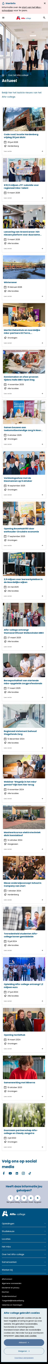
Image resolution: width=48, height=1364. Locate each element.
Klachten (5, 1292)
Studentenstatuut (9, 1296)
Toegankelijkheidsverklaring (13, 1300)
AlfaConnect (7, 1279)
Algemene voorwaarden (11, 1283)
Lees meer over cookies (25, 1335)
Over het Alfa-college (18, 75)
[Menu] (3, 17)
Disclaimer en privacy (10, 1288)
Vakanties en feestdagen (12, 1305)
